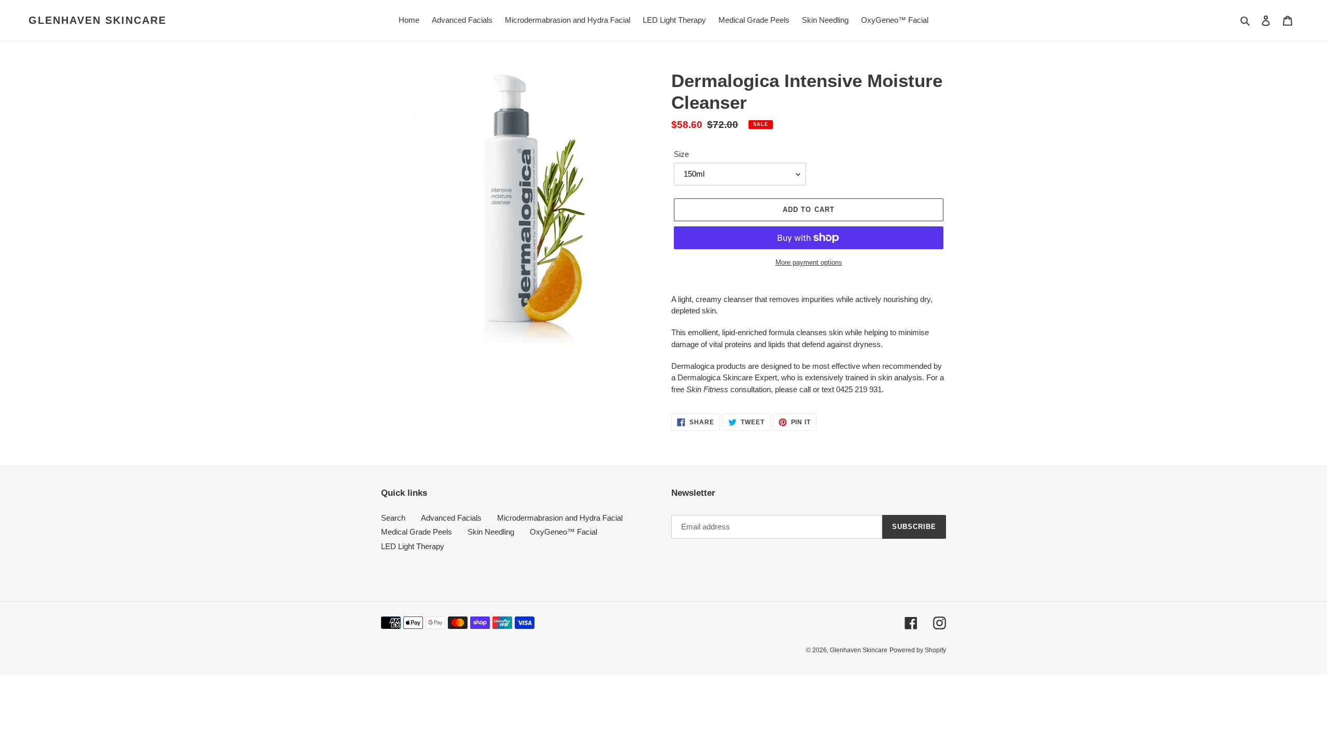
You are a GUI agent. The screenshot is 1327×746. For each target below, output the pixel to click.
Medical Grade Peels (416, 531)
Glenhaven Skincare (97, 20)
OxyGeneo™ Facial (563, 531)
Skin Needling (491, 531)
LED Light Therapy (412, 546)
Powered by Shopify (918, 650)
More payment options (808, 262)
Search (393, 517)
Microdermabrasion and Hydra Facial (560, 517)
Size (681, 154)
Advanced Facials (451, 517)
